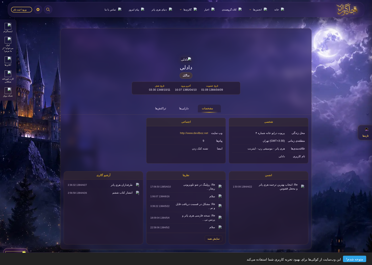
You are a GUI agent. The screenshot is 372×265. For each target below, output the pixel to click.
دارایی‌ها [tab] (184, 108)
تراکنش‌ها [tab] (160, 108)
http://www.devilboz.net (194, 133)
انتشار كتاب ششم (122, 192)
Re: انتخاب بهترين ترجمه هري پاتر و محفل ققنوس (278, 186)
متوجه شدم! (354, 258)
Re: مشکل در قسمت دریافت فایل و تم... (195, 206)
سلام (212, 196)
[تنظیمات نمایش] (38, 9)
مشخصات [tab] (207, 108)
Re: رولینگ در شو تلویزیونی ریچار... (199, 186)
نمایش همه (214, 238)
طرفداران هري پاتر (122, 184)
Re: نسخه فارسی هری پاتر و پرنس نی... (198, 217)
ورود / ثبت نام (20, 9)
